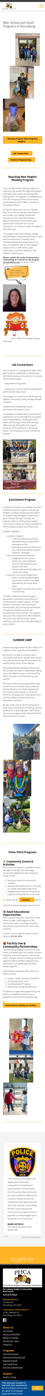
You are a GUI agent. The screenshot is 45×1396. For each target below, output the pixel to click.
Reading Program (10, 1360)
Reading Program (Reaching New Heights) (23, 140)
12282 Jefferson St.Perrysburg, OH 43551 (16, 1312)
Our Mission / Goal (11, 1341)
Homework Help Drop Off (14, 1357)
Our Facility (8, 1330)
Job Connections (20, 153)
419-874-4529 (10, 1294)
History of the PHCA (11, 1334)
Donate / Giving (9, 1377)
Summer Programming (20, 159)
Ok (36, 1388)
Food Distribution (10, 1354)
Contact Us (7, 1344)
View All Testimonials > (31, 1237)
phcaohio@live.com (11, 262)
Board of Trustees (10, 1337)
